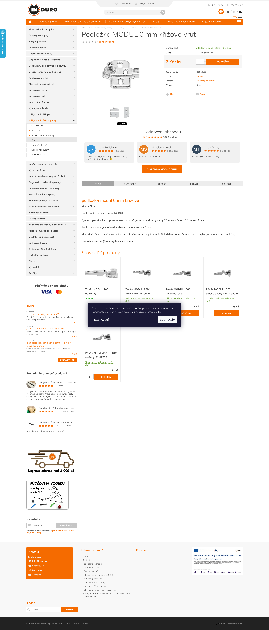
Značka (162, 184)
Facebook (37, 570)
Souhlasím (167, 319)
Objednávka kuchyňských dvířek (127, 21)
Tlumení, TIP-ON (39, 145)
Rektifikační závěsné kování (44, 206)
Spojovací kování (38, 243)
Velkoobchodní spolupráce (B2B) (83, 21)
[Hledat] (162, 12)
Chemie (33, 261)
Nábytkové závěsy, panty (42, 120)
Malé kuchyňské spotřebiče (43, 230)
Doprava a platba (47, 21)
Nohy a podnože (37, 41)
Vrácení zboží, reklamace (181, 21)
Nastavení (101, 319)
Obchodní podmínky (92, 578)
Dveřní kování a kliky (40, 53)
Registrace (237, 5)
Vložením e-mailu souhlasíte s (50, 531)
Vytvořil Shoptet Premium (231, 624)
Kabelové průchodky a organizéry (47, 224)
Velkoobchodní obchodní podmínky (99, 590)
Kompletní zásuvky (39, 102)
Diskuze (194, 184)
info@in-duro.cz (40, 561)
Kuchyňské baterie (39, 96)
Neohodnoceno (105, 41)
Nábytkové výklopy (39, 114)
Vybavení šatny (37, 170)
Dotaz (203, 94)
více (74, 322)
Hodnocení (226, 184)
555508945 (38, 565)
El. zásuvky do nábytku (41, 29)
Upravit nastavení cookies (76, 623)
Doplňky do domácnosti (42, 236)
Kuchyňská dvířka (38, 78)
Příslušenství (38, 154)
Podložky (36, 140)
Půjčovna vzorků (211, 21)
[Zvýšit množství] (205, 60)
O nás (85, 556)
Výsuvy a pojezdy (38, 108)
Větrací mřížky (37, 218)
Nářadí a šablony (38, 255)
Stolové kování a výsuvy (42, 194)
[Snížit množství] (205, 62)
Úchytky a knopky (38, 35)
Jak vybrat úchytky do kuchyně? (42, 314)
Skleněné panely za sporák (43, 200)
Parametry (130, 184)
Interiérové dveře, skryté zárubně (47, 176)
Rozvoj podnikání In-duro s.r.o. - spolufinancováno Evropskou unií (107, 595)
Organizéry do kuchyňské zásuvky (47, 65)
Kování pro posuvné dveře (43, 164)
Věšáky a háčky (37, 47)
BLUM (200, 76)
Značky (33, 273)
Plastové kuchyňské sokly (43, 84)
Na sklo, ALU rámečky (42, 135)
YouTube (36, 574)
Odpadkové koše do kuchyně (44, 59)
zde (158, 311)
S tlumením (37, 125)
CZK (235, 17)
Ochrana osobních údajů (94, 582)
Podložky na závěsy (206, 80)
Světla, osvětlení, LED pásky (44, 249)
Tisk (172, 94)
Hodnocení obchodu (92, 564)
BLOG (156, 21)
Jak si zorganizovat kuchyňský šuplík (45, 328)
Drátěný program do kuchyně (45, 71)
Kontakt (86, 560)
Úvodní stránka (30, 21)
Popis (98, 184)
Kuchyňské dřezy (38, 90)
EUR (240, 17)
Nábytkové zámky (39, 212)
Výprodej (34, 267)
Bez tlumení (37, 130)
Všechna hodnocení (162, 169)
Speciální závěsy (40, 149)
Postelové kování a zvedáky (44, 188)
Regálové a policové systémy (45, 182)
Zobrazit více (67, 360)
